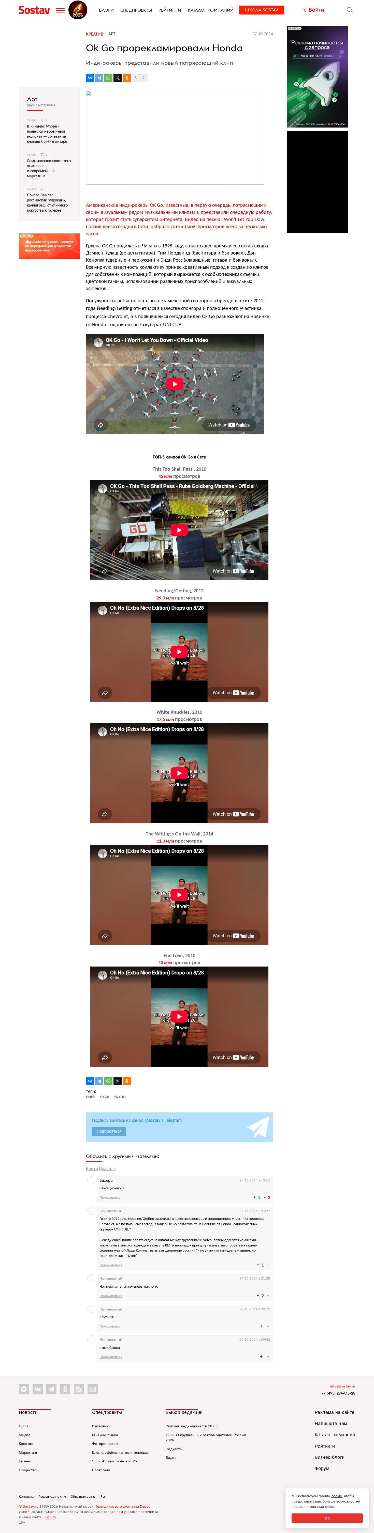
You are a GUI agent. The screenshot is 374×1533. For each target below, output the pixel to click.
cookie (337, 1496)
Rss (103, 1497)
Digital (24, 1426)
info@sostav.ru (342, 1386)
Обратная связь (83, 1497)
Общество (28, 1470)
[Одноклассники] (127, 78)
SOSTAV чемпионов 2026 (114, 1461)
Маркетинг (28, 1452)
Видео (171, 1458)
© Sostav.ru (29, 1507)
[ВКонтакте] (90, 78)
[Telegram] (99, 78)
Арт (32, 99)
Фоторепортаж (105, 1444)
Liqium (50, 1517)
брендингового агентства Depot (123, 1507)
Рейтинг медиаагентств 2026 (191, 1426)
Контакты (26, 1497)
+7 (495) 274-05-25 (338, 1393)
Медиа (25, 1435)
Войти (92, 1168)
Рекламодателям (52, 1497)
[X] (117, 78)
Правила (107, 1168)
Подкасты (174, 1449)
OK (327, 1518)
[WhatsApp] (108, 78)
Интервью (101, 1426)
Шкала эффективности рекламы (121, 1452)
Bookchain (101, 1470)
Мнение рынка (105, 1435)
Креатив (26, 1444)
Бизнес (25, 1461)
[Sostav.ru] (36, 10)
